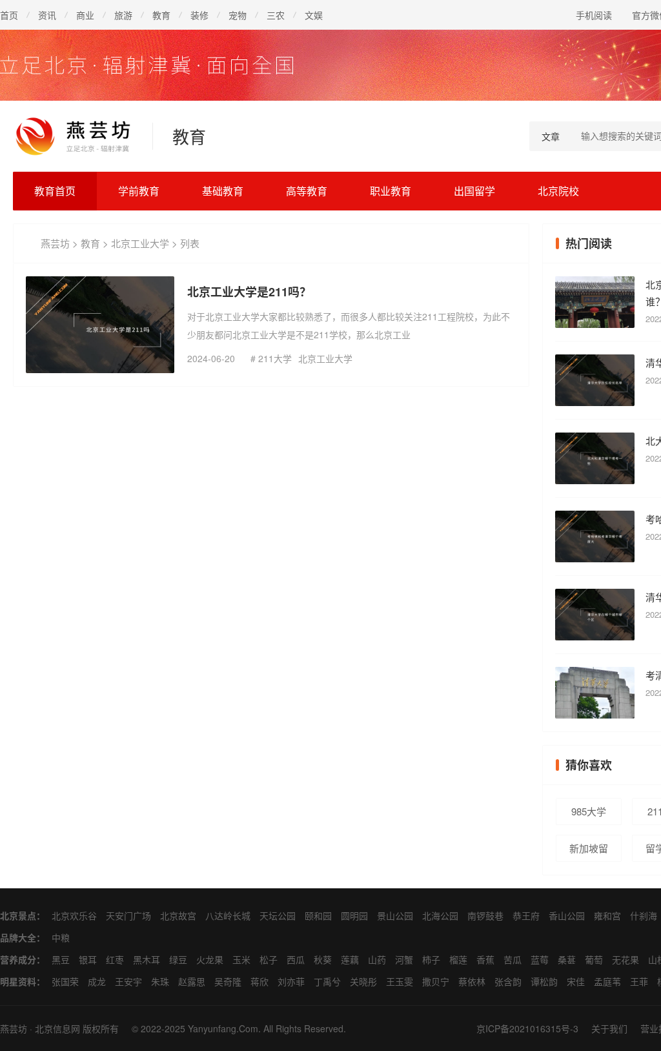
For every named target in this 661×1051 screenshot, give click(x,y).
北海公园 (440, 915)
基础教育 (222, 190)
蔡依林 (471, 981)
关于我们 (609, 1028)
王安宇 (128, 981)
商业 (85, 14)
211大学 (275, 358)
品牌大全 (18, 937)
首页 (9, 14)
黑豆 (61, 959)
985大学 (588, 811)
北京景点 (18, 915)
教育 (161, 14)
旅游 (123, 14)
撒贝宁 (435, 981)
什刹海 (643, 915)
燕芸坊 (55, 243)
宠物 (238, 14)
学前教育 (138, 190)
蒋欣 (259, 981)
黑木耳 (146, 959)
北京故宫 (178, 915)
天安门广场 (128, 915)
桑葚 (567, 959)
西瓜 (296, 959)
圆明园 (354, 915)
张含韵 (508, 981)
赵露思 (191, 981)
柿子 (431, 959)
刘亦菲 (291, 981)
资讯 (47, 14)
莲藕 (350, 959)
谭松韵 (544, 981)
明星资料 (18, 981)
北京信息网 (57, 1028)
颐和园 (318, 915)
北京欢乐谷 (74, 915)
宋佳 (576, 981)
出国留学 (474, 190)
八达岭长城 (227, 915)
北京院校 (558, 190)
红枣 (115, 959)
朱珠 (160, 981)
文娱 (314, 14)
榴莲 (458, 959)
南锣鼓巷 (485, 915)
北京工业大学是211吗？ (249, 291)
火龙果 (209, 959)
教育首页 (55, 190)
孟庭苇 (607, 981)
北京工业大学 (140, 243)
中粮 (61, 937)
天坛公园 (277, 915)
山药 (377, 959)
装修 (199, 14)
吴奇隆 (227, 981)
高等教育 (306, 190)
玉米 (241, 959)
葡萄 (594, 959)
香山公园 (567, 915)
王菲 (639, 981)
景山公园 (395, 915)
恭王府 (526, 915)
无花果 (625, 959)
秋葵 (323, 959)
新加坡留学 (588, 851)
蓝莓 (540, 959)
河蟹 (404, 959)
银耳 (88, 959)
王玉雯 (399, 981)
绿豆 (178, 959)
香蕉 (485, 959)
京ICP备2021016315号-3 (527, 1028)
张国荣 (65, 981)
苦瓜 (512, 959)
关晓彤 (363, 981)
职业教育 (390, 190)
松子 (268, 959)
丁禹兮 (327, 981)
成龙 (97, 981)
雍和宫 (607, 915)
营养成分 (18, 959)
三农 (276, 14)
